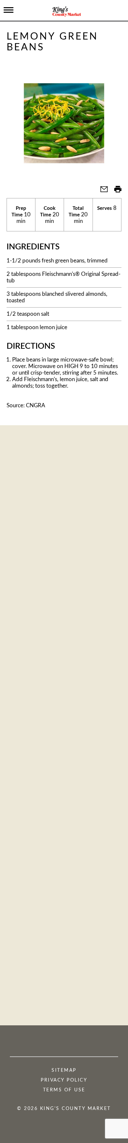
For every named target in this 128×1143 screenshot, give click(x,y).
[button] (101, 191)
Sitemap (64, 1070)
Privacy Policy (64, 1080)
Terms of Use (64, 1090)
